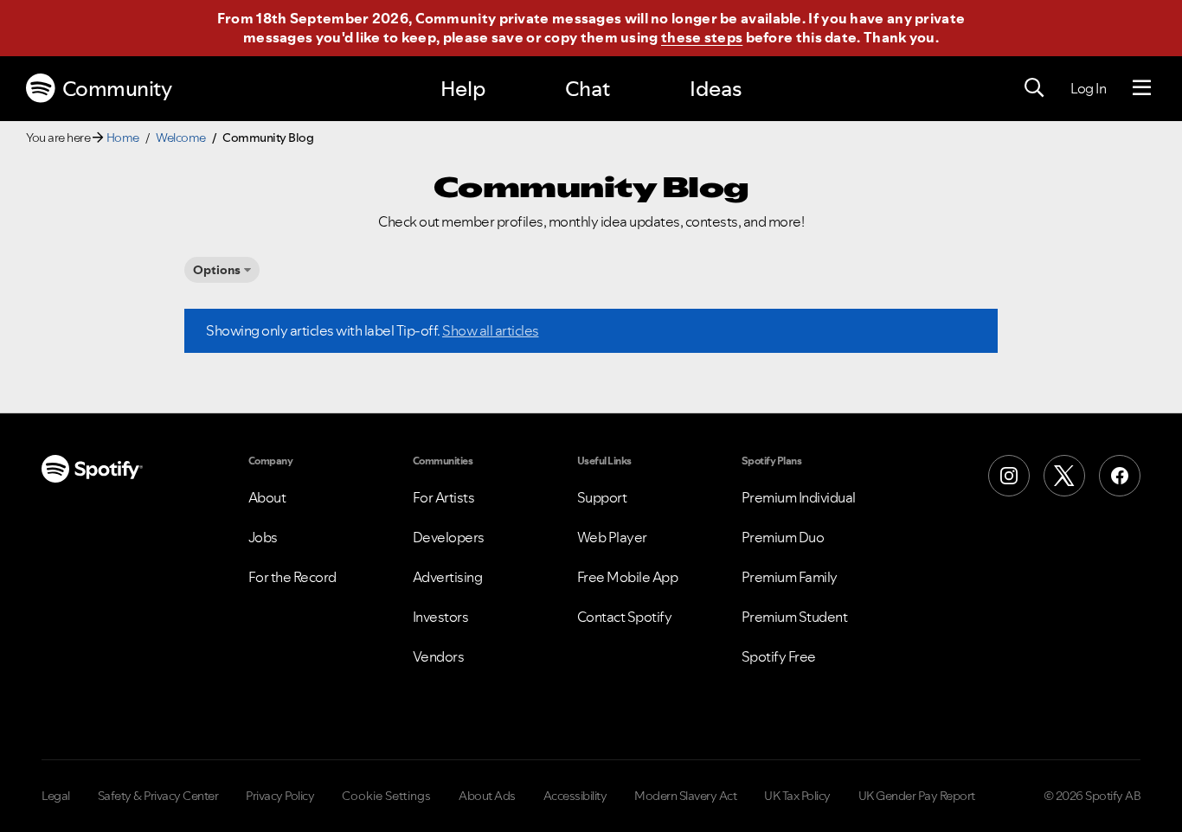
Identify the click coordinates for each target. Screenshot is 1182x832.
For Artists (444, 497)
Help (462, 88)
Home (122, 137)
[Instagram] (1009, 475)
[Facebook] (1119, 475)
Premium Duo (783, 537)
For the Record (292, 576)
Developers (449, 537)
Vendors (439, 656)
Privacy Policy (280, 795)
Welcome (181, 137)
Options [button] (217, 269)
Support (602, 497)
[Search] (1034, 88)
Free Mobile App (627, 576)
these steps (701, 37)
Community (117, 88)
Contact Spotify (624, 616)
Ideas (716, 88)
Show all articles (490, 330)
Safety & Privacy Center (158, 795)
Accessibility (575, 795)
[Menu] (1141, 88)
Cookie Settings (386, 795)
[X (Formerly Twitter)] (1064, 475)
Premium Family (790, 576)
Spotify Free (779, 656)
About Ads (487, 795)
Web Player (612, 537)
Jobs (263, 537)
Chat (587, 88)
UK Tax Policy (797, 795)
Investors (441, 616)
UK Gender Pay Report (916, 795)
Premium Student (795, 616)
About (267, 497)
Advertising (448, 576)
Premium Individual (799, 497)
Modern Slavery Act (685, 795)
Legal (56, 795)
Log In (1088, 88)
